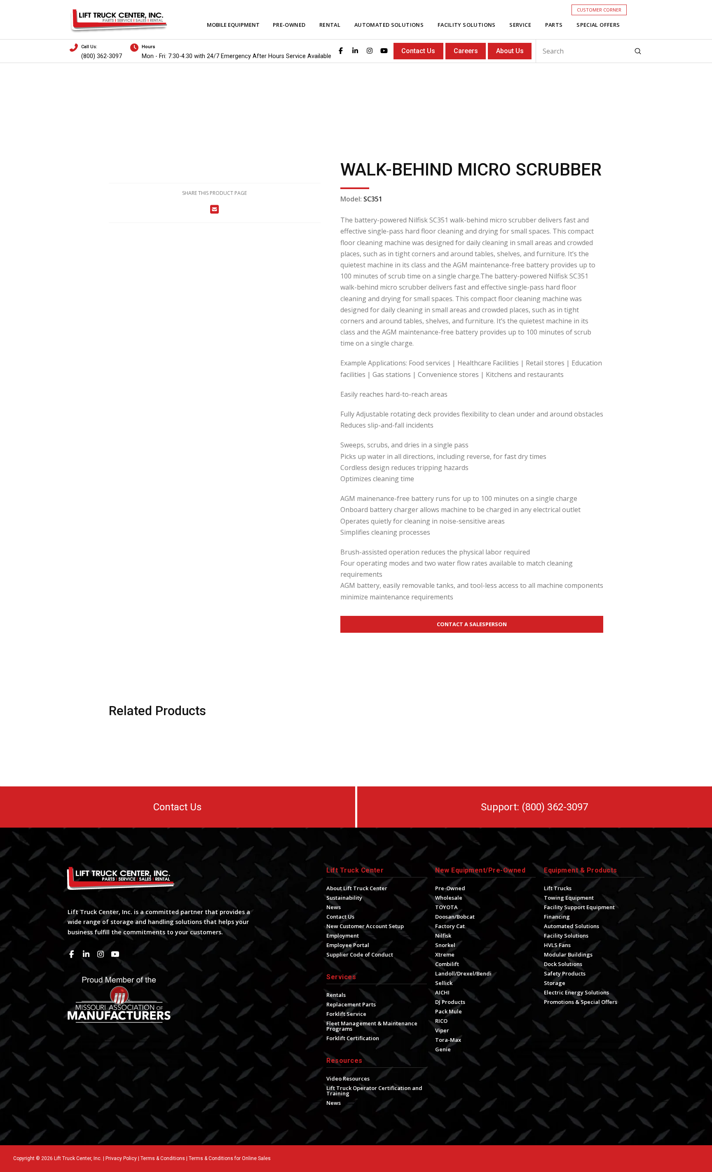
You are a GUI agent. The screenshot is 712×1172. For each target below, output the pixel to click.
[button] (599, 10)
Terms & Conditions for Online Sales (230, 1158)
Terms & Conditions (163, 1158)
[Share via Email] (214, 209)
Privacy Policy (121, 1158)
